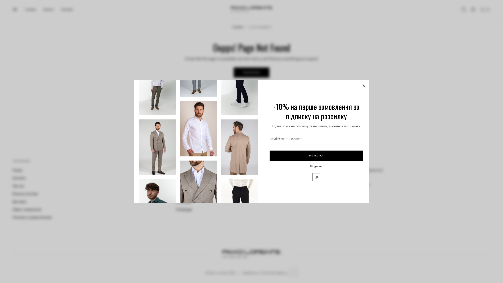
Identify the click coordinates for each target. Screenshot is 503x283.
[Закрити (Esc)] (364, 85)
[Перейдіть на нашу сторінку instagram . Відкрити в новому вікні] (316, 177)
